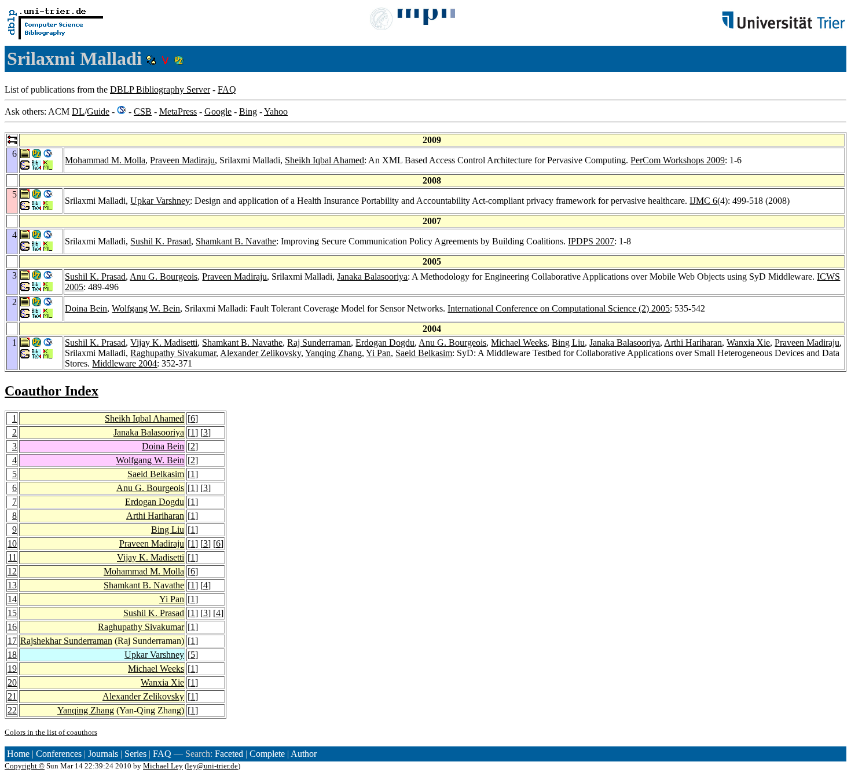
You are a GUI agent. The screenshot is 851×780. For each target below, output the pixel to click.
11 (12, 557)
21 (12, 696)
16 (12, 627)
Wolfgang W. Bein (146, 308)
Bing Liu (568, 342)
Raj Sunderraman (319, 342)
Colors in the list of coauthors (51, 732)
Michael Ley (163, 765)
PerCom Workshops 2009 (677, 160)
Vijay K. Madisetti (163, 342)
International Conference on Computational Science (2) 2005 (558, 308)
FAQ (227, 89)
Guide (98, 111)
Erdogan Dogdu (385, 342)
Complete (267, 754)
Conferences (59, 754)
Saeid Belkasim (423, 353)
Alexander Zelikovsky (260, 353)
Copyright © (25, 765)
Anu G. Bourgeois (163, 276)
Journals (103, 754)
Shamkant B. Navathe (236, 241)
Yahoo (276, 111)
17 (12, 641)
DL (78, 111)
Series (135, 754)
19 (12, 668)
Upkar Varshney (160, 201)
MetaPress (178, 111)
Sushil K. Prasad (160, 241)
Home (18, 754)
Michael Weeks (519, 342)
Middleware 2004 (124, 363)
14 (12, 599)
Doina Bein (86, 308)
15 (12, 613)
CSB (143, 111)
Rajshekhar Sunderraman (66, 641)
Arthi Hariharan (693, 342)
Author (304, 754)
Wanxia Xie (748, 342)
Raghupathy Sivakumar (173, 353)
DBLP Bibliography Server (160, 89)
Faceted (229, 754)
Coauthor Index (51, 390)
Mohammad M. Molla (105, 160)
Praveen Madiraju (182, 160)
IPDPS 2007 (591, 241)
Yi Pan (378, 353)
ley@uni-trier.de (212, 765)
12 (12, 571)
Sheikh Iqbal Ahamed (324, 160)
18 (12, 655)
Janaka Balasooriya (372, 276)
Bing (248, 111)
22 (12, 710)
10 (12, 543)
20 (12, 682)
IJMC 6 (703, 201)
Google (218, 111)
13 (12, 585)
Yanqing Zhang (333, 353)
